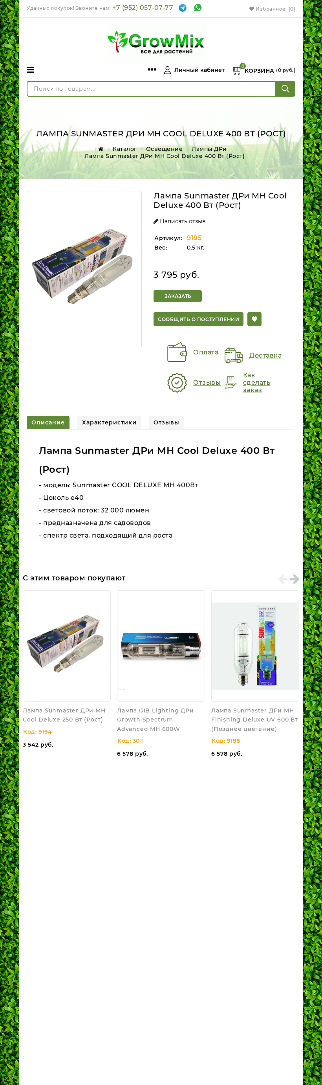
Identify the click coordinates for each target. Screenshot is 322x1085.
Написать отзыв (182, 221)
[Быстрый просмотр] (103, 598)
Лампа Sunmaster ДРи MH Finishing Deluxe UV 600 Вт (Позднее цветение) (254, 720)
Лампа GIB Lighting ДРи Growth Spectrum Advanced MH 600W (155, 720)
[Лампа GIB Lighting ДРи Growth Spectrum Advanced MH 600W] (161, 646)
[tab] (48, 422)
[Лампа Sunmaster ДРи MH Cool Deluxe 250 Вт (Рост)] (67, 646)
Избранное (274, 9)
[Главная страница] (99, 148)
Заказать (178, 296)
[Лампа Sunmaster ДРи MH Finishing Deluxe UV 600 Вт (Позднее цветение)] (255, 646)
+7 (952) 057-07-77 (142, 7)
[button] (254, 319)
